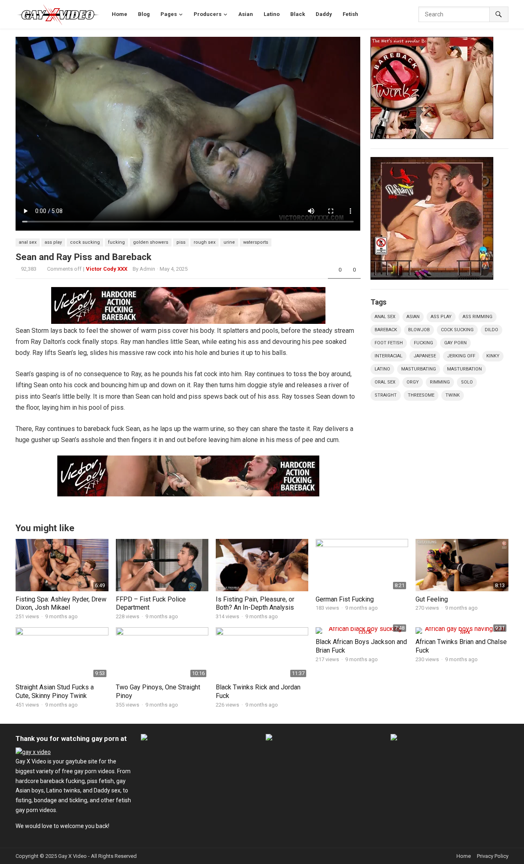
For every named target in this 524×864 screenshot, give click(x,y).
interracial (388, 356)
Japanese (424, 356)
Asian (413, 316)
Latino (382, 369)
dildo (491, 329)
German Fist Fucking (345, 599)
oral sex (385, 382)
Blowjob (419, 329)
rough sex (204, 242)
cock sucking (85, 242)
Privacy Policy (492, 856)
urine (229, 242)
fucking (116, 242)
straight (386, 395)
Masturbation (464, 369)
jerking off (461, 356)
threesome (421, 395)
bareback (386, 329)
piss (180, 242)
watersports (255, 242)
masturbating (418, 369)
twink (452, 395)
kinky (492, 356)
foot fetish (389, 343)
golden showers (150, 242)
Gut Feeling (432, 599)
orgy (413, 382)
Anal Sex (27, 242)
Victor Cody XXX (106, 269)
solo (467, 382)
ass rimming (477, 316)
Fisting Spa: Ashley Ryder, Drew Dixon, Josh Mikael (61, 603)
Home (463, 856)
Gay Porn (455, 343)
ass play (53, 242)
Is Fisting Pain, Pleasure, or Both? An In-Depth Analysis (255, 603)
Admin (147, 269)
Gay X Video (72, 856)
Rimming (440, 382)
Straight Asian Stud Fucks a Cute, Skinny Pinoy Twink (55, 691)
